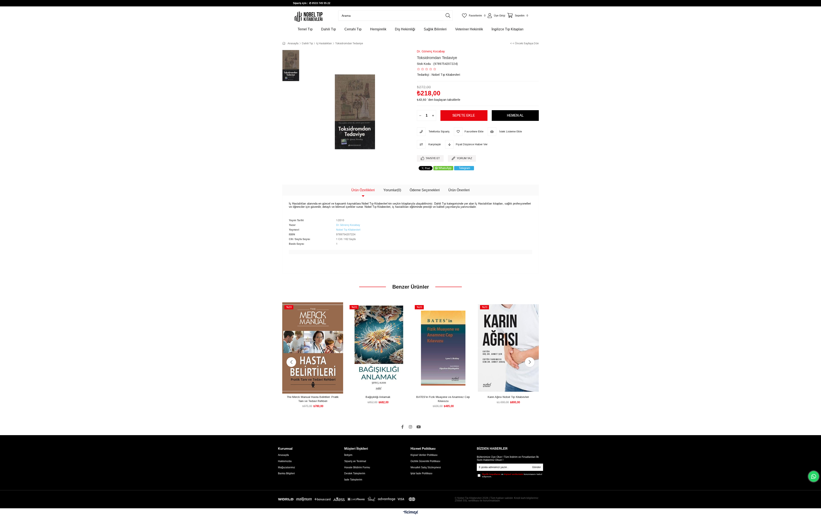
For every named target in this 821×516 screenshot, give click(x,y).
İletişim (348, 455)
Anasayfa (283, 455)
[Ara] (447, 16)
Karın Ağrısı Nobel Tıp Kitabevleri (508, 397)
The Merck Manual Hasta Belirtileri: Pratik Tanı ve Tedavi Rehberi (313, 399)
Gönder (536, 467)
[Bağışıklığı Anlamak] (377, 348)
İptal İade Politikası (421, 473)
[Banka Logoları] (347, 499)
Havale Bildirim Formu (357, 467)
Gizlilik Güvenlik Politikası (425, 461)
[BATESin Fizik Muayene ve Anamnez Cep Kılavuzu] (443, 348)
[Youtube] (419, 427)
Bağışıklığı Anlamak (378, 397)
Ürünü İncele (317, 386)
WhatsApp (445, 168)
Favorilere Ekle (308, 386)
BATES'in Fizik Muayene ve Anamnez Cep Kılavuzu (443, 399)
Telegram (464, 168)
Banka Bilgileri (286, 473)
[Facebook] (402, 427)
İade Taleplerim (353, 479)
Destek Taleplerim (354, 473)
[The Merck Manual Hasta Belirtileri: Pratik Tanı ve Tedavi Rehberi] (312, 348)
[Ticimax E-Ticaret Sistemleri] (410, 512)
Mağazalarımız (286, 467)
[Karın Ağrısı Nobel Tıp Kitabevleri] (508, 348)
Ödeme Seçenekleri (425, 190)
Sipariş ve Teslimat (355, 461)
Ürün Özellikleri (363, 190)
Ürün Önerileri (459, 190)
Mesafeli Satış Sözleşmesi (425, 467)
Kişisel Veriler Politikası (423, 455)
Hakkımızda (285, 461)
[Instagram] (410, 427)
